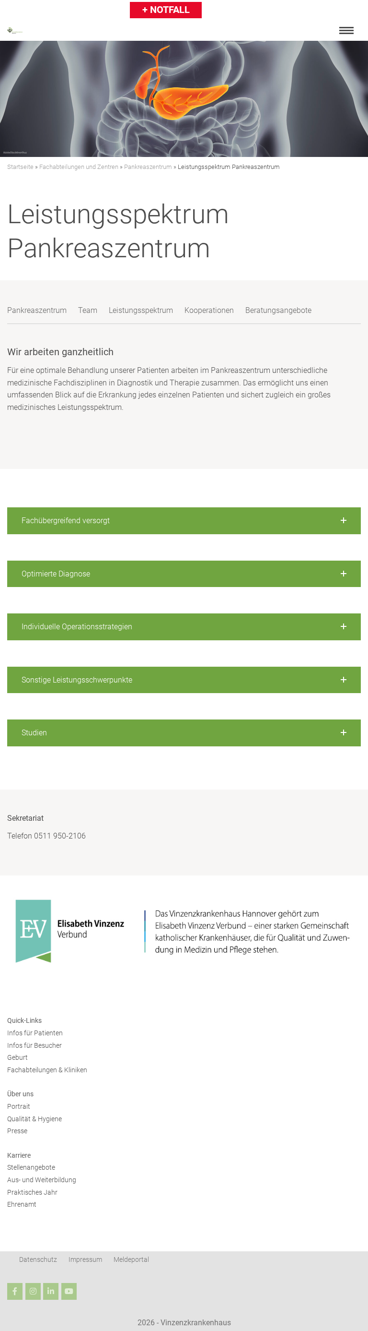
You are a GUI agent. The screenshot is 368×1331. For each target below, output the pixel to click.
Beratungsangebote (278, 310)
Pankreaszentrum (148, 166)
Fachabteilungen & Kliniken (47, 1070)
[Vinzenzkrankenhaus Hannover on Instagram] (33, 1291)
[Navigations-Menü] (346, 30)
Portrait (18, 1106)
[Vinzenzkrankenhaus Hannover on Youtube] (69, 1291)
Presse (17, 1131)
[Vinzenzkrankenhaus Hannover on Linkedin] (50, 1291)
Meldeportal (131, 1259)
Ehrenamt (21, 1204)
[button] (184, 520)
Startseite (20, 166)
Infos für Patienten (35, 1033)
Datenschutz (38, 1259)
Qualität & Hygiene (34, 1119)
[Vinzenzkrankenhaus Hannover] (15, 30)
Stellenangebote (31, 1167)
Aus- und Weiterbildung (41, 1180)
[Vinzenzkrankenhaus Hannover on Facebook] (15, 1291)
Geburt (17, 1057)
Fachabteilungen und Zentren (78, 166)
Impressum (85, 1259)
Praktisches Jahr (32, 1192)
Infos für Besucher (34, 1045)
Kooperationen (209, 310)
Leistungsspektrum (141, 310)
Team (87, 310)
